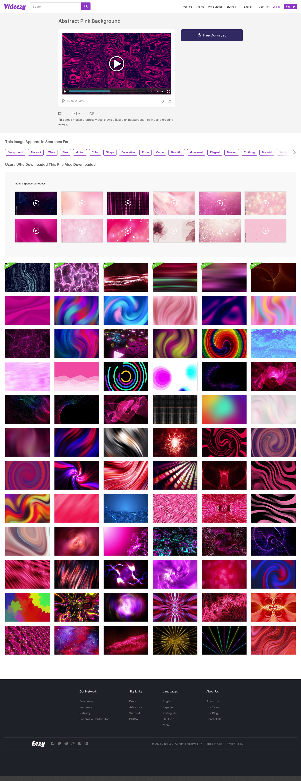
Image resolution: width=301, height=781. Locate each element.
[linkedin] (86, 743)
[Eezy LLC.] (38, 743)
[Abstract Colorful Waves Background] (76, 409)
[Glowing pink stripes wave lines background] (273, 475)
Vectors (187, 6)
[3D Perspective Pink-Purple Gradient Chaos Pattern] (27, 640)
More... (167, 725)
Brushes (231, 6)
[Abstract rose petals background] (224, 574)
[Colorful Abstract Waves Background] (27, 409)
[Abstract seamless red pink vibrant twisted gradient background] (273, 640)
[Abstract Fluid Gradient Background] (224, 310)
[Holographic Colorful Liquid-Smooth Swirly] (76, 475)
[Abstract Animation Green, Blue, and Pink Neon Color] (175, 541)
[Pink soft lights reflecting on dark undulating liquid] (224, 277)
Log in (276, 6)
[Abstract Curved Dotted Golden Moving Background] (273, 277)
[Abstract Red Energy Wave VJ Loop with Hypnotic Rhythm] (273, 607)
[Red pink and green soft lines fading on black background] (175, 277)
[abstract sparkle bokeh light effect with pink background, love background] (82, 204)
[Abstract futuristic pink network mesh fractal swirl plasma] (224, 541)
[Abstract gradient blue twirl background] (125, 310)
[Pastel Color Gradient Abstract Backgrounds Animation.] (273, 409)
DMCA (133, 719)
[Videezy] (15, 7)
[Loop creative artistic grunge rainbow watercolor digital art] (76, 640)
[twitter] (59, 743)
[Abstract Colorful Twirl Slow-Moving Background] (76, 343)
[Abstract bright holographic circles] (175, 376)
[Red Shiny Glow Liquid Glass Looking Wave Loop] (224, 607)
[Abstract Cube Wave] (175, 475)
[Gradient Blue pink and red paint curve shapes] (273, 574)
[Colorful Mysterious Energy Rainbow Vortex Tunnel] (125, 607)
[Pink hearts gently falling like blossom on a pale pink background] (265, 231)
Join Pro (264, 6)
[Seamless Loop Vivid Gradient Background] (273, 442)
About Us (212, 701)
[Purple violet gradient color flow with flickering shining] (175, 574)
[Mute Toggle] (163, 91)
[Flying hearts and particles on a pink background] (220, 204)
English (167, 701)
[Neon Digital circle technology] (125, 376)
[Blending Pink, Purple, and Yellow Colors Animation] (27, 442)
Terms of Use (213, 743)
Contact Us (214, 719)
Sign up (290, 6)
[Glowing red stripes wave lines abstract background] (224, 442)
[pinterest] (66, 743)
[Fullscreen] (168, 91)
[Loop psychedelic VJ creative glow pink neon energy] (224, 508)
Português (170, 713)
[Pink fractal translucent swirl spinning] (125, 409)
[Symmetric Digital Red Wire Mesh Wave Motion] (224, 475)
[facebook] (52, 743)
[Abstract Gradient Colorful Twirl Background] (27, 475)
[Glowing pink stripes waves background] (27, 508)
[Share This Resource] (170, 101)
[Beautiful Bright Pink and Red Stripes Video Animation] (125, 475)
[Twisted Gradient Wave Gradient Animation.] (175, 310)
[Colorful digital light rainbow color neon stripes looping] (76, 607)
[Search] (86, 6)
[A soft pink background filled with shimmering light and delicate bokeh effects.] (220, 231)
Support (134, 713)
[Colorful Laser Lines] (224, 640)
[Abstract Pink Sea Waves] (76, 376)
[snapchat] (79, 743)
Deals (133, 701)
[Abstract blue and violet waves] (224, 376)
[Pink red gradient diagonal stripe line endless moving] (27, 574)
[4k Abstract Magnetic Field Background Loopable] (76, 277)
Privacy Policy (234, 743)
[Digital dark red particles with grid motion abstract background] (125, 277)
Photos (200, 6)
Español (168, 707)
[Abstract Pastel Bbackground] (273, 310)
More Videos (215, 6)
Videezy (85, 713)
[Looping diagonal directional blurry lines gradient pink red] (76, 508)
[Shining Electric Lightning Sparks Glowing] (125, 574)
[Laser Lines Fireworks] (175, 640)
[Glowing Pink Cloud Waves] (273, 376)
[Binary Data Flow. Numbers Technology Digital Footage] (175, 409)
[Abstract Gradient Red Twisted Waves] (76, 574)
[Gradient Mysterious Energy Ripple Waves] (76, 541)
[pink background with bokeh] (82, 231)
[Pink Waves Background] (27, 310)
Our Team (213, 707)
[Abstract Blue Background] (273, 343)
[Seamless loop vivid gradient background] (76, 442)
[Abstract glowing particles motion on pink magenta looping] (125, 541)
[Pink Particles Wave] (27, 343)
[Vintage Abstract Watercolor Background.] (27, 607)
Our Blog (212, 713)
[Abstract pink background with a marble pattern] (174, 204)
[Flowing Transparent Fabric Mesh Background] (125, 508)
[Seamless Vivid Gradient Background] (224, 343)
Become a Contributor (94, 719)
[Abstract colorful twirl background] (76, 310)
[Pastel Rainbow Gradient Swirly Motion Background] (27, 541)
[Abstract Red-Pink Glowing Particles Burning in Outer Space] (125, 640)
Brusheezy (86, 701)
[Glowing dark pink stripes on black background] (273, 508)
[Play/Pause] (65, 91)
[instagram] (72, 743)
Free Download (214, 35)
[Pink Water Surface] (27, 376)
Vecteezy (85, 707)
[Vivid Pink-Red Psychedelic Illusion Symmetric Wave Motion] (175, 607)
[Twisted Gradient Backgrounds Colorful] (27, 277)
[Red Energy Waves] (175, 442)
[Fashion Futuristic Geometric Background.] (125, 442)
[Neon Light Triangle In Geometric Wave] (125, 343)
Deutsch (168, 719)
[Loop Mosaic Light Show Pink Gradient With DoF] (175, 508)
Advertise (135, 707)
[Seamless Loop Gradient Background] (175, 343)
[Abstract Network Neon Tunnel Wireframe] (273, 541)
